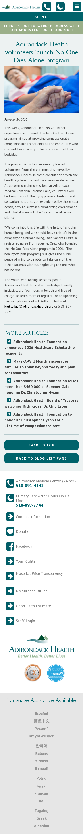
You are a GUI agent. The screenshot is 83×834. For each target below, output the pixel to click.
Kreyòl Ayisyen (41, 735)
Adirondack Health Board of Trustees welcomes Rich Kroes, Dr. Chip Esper (41, 403)
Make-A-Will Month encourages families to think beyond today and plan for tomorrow (39, 367)
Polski (42, 778)
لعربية (41, 785)
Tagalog (41, 810)
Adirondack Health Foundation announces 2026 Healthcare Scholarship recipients (39, 347)
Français (42, 793)
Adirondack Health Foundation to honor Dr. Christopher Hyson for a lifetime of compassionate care (38, 420)
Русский (42, 728)
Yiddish (41, 760)
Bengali (41, 768)
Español (41, 713)
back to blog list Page (41, 458)
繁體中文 (42, 720)
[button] (77, 6)
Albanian (41, 825)
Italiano (41, 753)
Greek (41, 818)
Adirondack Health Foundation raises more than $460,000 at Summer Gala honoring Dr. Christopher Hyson (41, 386)
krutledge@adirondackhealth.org (28, 306)
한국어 (42, 745)
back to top (41, 445)
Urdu (41, 800)
